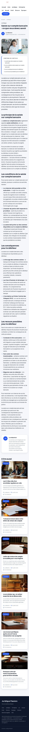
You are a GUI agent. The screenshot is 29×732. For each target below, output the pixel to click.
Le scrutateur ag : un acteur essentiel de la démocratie (12, 595)
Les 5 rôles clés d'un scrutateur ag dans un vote (12, 482)
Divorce (17, 10)
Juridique (14, 7)
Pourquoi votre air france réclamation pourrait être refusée (10, 673)
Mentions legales (6, 712)
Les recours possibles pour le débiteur (14, 71)
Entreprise (22, 7)
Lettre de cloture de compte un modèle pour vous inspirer (13, 557)
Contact (5, 14)
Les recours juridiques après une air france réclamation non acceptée (12, 634)
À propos (23, 10)
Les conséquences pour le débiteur (14, 69)
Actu (9, 7)
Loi (2, 10)
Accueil (4, 7)
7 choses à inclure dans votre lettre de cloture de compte (13, 520)
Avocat (7, 10)
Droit (12, 10)
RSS (12, 712)
